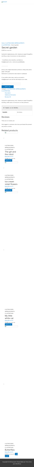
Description (8, 93)
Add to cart (7, 86)
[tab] (18, 93)
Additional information (10, 95)
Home (3, 43)
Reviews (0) (8, 97)
